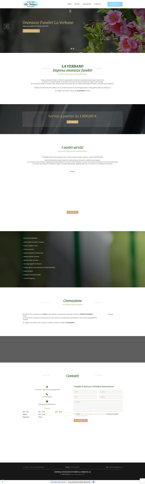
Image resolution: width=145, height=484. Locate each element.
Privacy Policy (95, 414)
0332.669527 (81, 90)
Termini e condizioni (85, 414)
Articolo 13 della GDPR (81, 415)
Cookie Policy (102, 414)
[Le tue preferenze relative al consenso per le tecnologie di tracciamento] (2, 481)
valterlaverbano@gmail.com (47, 404)
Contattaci (72, 122)
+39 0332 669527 (47, 397)
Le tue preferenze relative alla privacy (79, 482)
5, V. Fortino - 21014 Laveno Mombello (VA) (47, 389)
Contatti (97, 4)
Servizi (77, 4)
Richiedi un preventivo (115, 4)
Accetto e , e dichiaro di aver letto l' (97, 414)
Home (70, 4)
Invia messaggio (80, 420)
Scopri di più (72, 212)
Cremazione (87, 4)
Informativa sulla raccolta (58, 482)
